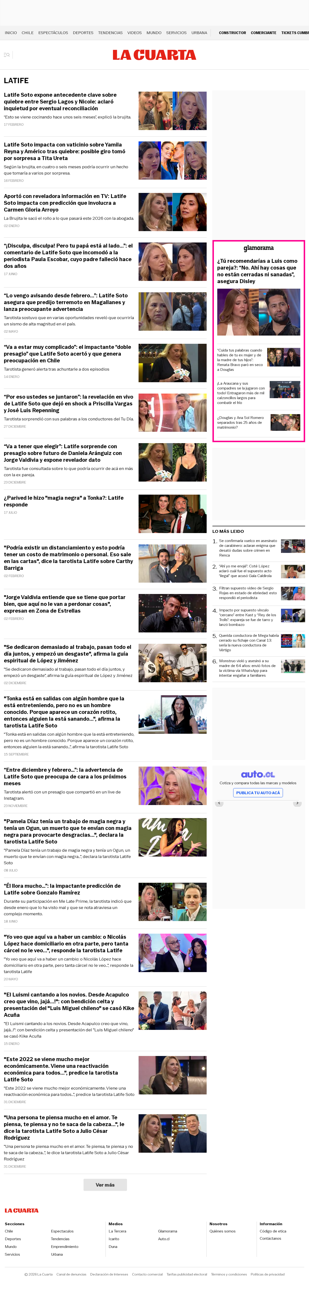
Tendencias (110, 33)
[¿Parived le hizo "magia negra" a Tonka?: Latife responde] (173, 515)
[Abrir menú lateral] (8, 55)
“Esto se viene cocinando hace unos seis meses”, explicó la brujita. (67, 117)
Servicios (176, 33)
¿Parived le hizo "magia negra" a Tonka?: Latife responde (64, 501)
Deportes (83, 33)
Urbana (199, 33)
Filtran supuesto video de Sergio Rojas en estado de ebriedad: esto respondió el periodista (248, 593)
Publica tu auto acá (258, 793)
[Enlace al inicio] (259, 249)
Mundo (154, 33)
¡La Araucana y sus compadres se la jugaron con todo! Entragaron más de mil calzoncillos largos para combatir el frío (241, 393)
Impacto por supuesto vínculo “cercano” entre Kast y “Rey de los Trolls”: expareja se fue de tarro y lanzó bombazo (247, 617)
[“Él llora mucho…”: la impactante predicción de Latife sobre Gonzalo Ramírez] (173, 903)
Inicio (11, 33)
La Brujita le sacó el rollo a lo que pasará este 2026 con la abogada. (69, 218)
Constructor (232, 33)
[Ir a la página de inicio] (155, 54)
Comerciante (263, 33)
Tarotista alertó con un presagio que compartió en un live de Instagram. (62, 795)
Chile (28, 33)
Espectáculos (53, 33)
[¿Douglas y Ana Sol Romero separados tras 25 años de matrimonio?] (286, 423)
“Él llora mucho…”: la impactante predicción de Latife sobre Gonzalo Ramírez (62, 889)
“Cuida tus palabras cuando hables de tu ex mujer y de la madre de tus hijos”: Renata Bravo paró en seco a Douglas (240, 360)
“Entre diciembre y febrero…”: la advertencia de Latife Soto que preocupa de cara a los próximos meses (65, 777)
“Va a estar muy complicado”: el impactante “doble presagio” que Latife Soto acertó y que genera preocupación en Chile (67, 354)
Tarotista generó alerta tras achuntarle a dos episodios (56, 369)
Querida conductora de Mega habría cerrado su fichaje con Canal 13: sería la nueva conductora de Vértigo (249, 642)
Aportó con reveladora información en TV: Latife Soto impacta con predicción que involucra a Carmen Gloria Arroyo (65, 203)
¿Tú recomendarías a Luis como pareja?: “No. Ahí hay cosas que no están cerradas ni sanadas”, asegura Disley (257, 271)
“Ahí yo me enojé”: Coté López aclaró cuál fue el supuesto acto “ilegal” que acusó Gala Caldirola (245, 571)
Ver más (105, 1184)
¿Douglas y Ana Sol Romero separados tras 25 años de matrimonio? (240, 422)
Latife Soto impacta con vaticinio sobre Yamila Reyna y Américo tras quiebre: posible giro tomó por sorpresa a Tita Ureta (64, 151)
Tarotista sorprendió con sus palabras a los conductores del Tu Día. (69, 419)
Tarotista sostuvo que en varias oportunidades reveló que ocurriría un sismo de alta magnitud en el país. (69, 321)
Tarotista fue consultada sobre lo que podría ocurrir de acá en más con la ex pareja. (68, 471)
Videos (134, 33)
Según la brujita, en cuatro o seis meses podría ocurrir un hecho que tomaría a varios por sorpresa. (66, 170)
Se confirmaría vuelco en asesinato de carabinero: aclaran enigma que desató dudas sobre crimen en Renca (248, 548)
